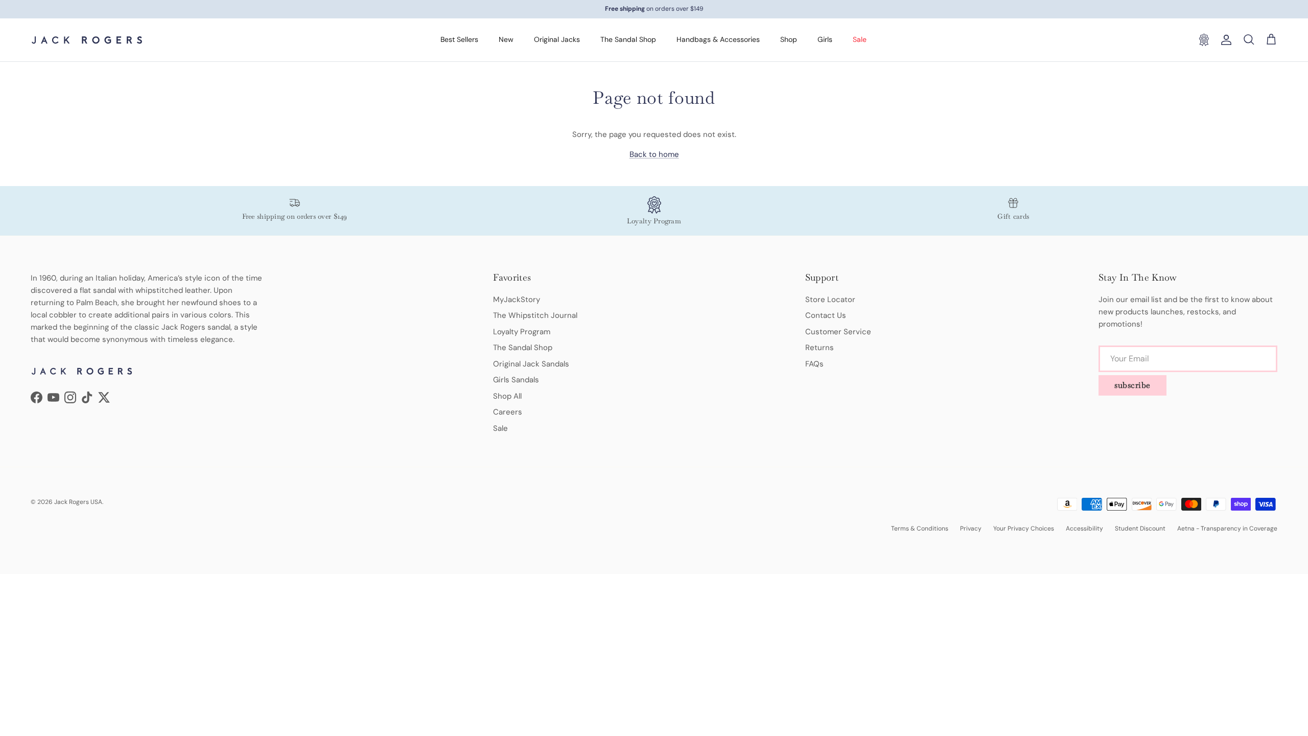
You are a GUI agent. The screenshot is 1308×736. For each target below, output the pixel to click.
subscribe (1132, 385)
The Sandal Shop (628, 39)
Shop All (507, 396)
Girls (825, 39)
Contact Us (825, 315)
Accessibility (1084, 528)
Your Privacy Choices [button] (1023, 528)
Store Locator (830, 299)
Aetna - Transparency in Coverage (1227, 528)
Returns (819, 347)
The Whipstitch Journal (535, 315)
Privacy (971, 528)
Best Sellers (459, 39)
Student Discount (1140, 528)
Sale (860, 39)
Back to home (654, 154)
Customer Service (838, 332)
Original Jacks (557, 39)
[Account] (1224, 40)
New (506, 39)
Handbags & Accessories (718, 39)
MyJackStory (516, 299)
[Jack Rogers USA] (87, 40)
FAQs (814, 364)
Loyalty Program (521, 332)
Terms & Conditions (919, 528)
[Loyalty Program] (1204, 40)
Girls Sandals (516, 380)
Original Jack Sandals (531, 364)
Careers (507, 412)
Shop (788, 39)
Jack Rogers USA (78, 502)
